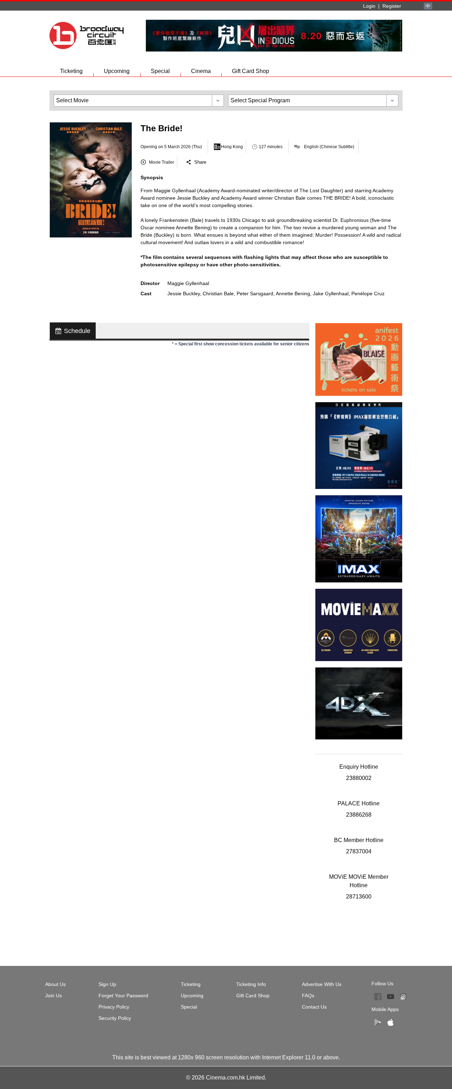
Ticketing (71, 71)
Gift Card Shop (250, 71)
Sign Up (107, 984)
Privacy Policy (114, 1007)
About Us (55, 984)
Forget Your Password (123, 995)
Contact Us (314, 1007)
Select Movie (72, 100)
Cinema (201, 71)
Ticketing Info (251, 984)
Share (200, 162)
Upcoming (117, 71)
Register (391, 6)
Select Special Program (260, 100)
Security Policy (115, 1018)
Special (160, 71)
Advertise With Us (321, 984)
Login (369, 6)
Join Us (53, 995)
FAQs (308, 995)
